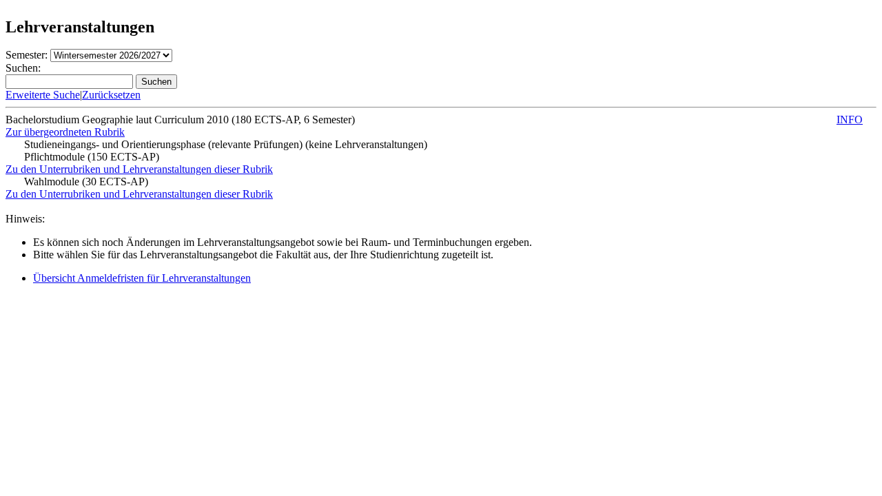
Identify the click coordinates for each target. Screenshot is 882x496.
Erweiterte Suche (43, 95)
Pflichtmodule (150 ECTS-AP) (91, 157)
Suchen (156, 81)
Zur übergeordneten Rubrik (65, 132)
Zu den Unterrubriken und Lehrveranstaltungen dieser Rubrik (139, 169)
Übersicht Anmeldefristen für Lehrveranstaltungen (142, 278)
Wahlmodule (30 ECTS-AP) (86, 181)
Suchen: (23, 68)
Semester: (27, 55)
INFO (850, 119)
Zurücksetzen (111, 95)
